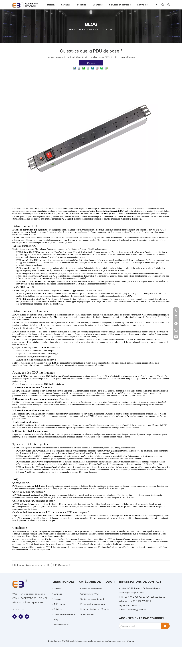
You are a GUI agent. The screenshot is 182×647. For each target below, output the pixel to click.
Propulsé (131, 57)
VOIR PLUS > (18, 609)
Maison (51, 4)
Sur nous (65, 4)
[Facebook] (14, 616)
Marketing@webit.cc (136, 609)
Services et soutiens (120, 4)
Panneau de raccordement (93, 604)
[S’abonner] (165, 626)
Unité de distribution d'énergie (94, 609)
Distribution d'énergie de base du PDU (32, 565)
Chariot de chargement (91, 588)
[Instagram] (27, 616)
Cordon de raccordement (92, 599)
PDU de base (61, 565)
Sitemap (130, 641)
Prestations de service (64, 614)
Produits (81, 4)
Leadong (121, 641)
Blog (56, 619)
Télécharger (59, 604)
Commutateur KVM (89, 593)
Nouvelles (142, 4)
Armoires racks (87, 614)
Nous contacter (61, 624)
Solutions (98, 4)
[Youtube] (21, 616)
